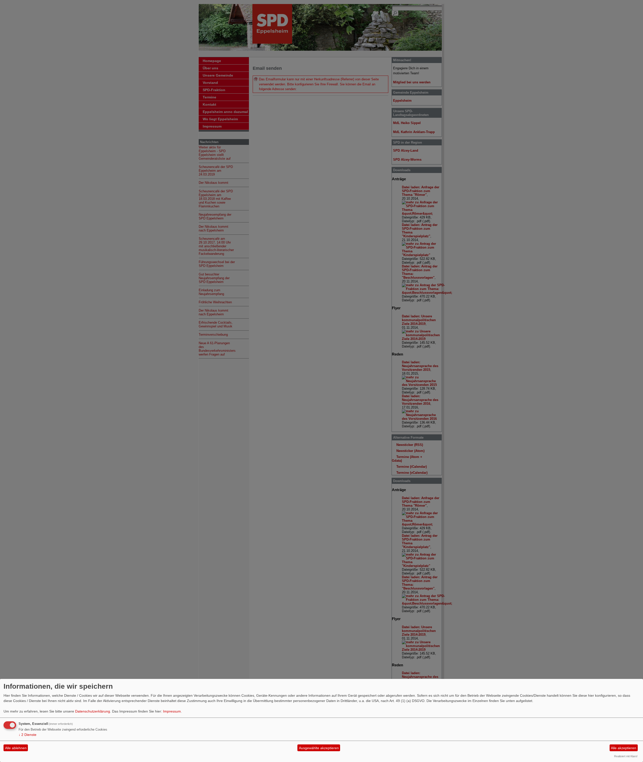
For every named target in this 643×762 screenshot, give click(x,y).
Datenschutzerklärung (92, 711)
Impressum (172, 711)
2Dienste (27, 735)
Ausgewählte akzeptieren (319, 748)
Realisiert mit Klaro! (625, 756)
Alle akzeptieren (623, 748)
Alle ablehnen (16, 748)
